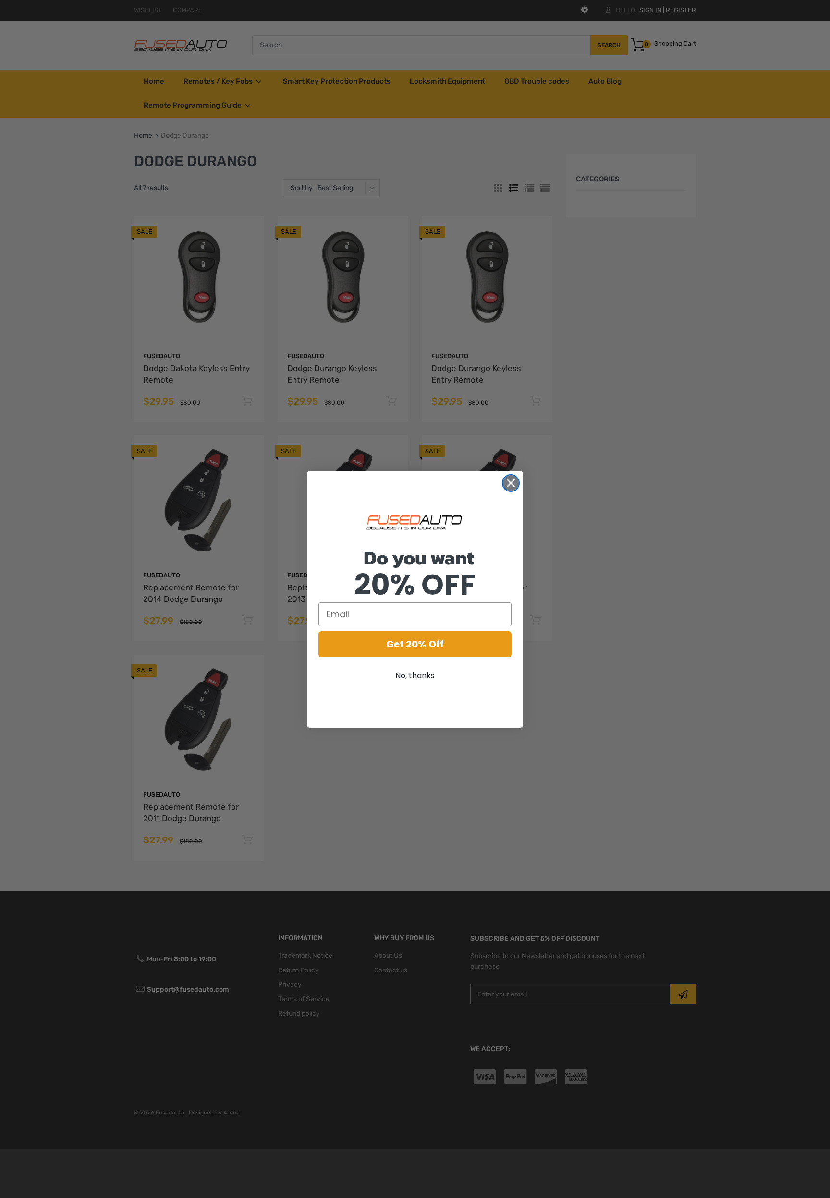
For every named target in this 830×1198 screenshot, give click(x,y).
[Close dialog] (510, 483)
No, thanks (415, 675)
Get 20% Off (415, 644)
